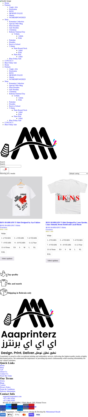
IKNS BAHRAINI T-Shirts (10, 225)
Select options (7, 258)
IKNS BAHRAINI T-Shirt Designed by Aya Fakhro (20, 222)
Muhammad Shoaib (53, 412)
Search (2, 162)
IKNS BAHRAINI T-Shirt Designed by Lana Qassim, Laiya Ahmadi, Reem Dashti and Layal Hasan (66, 223)
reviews (3, 227)
